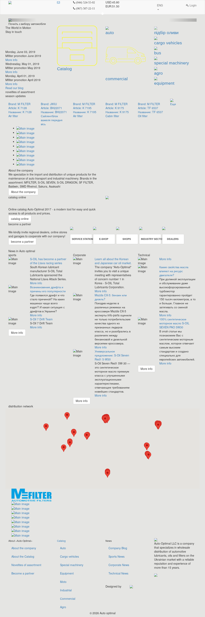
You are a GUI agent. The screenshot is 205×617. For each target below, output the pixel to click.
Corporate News (119, 565)
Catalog (61, 540)
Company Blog (118, 548)
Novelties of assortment (26, 565)
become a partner (22, 241)
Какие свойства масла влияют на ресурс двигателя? (173, 271)
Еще (173, 104)
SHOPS (127, 239)
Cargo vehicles (69, 556)
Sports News (117, 556)
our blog (14, 88)
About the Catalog (22, 556)
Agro (63, 607)
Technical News (118, 573)
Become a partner (22, 573)
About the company (23, 192)
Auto (63, 548)
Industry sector (151, 239)
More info (11, 60)
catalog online (20, 219)
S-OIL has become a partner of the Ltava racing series (48, 261)
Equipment (67, 573)
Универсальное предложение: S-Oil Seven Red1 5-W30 (112, 355)
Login (193, 5)
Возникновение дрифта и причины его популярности (48, 289)
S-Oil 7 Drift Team (41, 319)
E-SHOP (103, 239)
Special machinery (71, 565)
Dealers (173, 239)
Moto (63, 582)
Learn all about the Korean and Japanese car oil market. (113, 261)
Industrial (66, 590)
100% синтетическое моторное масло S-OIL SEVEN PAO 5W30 (174, 323)
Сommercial (67, 599)
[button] (67, 416)
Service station (82, 239)
